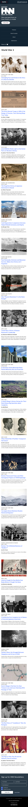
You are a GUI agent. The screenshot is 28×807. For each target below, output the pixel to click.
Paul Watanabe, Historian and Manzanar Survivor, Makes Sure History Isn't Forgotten (13, 261)
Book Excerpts (14, 33)
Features (14, 29)
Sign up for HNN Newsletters (14, 800)
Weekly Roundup (7, 789)
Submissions (14, 40)
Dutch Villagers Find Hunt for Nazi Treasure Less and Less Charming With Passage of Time (13, 687)
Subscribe (5, 22)
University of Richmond (22, 2)
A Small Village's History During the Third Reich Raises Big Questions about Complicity (13, 403)
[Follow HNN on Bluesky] (7, 44)
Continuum (5, 787)
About (14, 37)
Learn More (17, 792)
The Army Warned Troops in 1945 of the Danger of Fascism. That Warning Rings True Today (13, 113)
